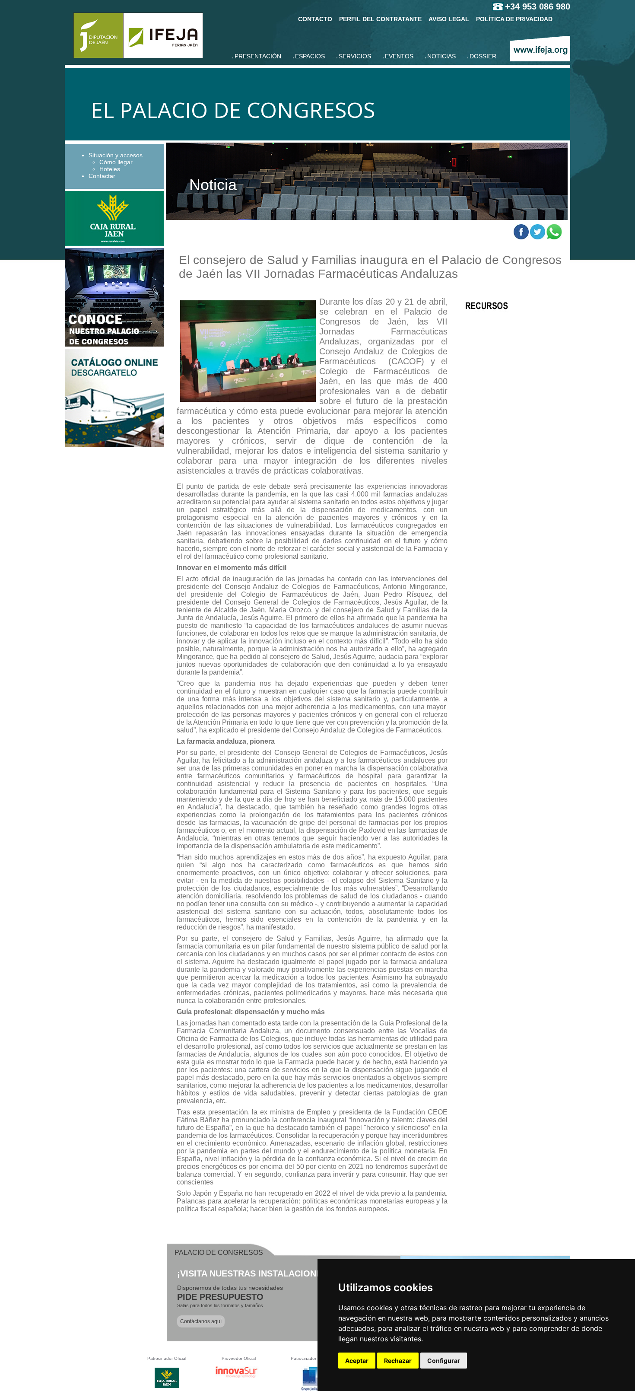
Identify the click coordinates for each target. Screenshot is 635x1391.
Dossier (483, 56)
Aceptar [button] (356, 1360)
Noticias (441, 56)
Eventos (399, 56)
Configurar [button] (443, 1360)
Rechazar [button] (398, 1360)
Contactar (102, 175)
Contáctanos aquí (201, 1321)
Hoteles (109, 169)
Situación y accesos (116, 155)
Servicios (355, 56)
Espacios (310, 56)
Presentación (258, 56)
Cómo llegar (116, 162)
